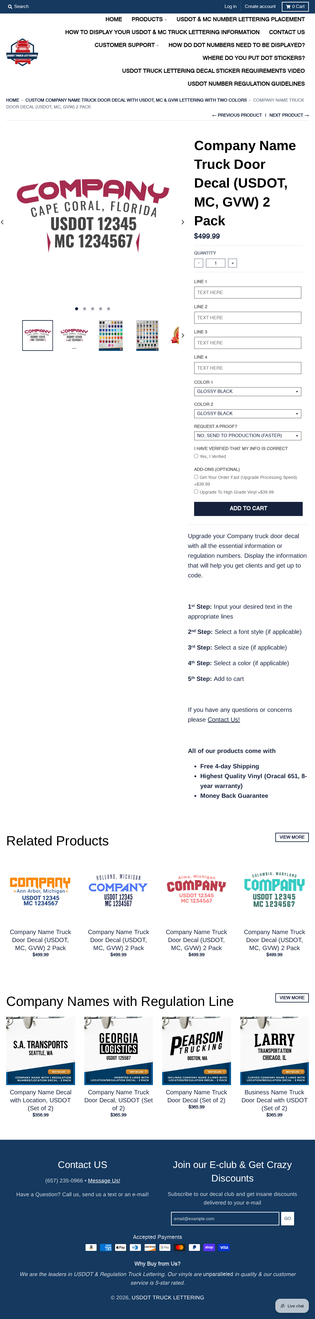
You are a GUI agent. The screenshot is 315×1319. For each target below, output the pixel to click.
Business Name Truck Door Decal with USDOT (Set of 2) (274, 1100)
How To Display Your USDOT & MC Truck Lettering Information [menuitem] (162, 32)
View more (292, 837)
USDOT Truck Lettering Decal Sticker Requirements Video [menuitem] (213, 71)
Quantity (205, 253)
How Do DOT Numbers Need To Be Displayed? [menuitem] (237, 45)
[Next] (182, 222)
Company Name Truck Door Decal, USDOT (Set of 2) (118, 1100)
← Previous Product (237, 115)
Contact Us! (224, 719)
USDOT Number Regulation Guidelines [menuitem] (246, 84)
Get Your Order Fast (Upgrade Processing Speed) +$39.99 (245, 481)
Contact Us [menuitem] (287, 32)
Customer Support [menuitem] (125, 45)
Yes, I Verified (213, 457)
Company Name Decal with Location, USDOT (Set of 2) (40, 1100)
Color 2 (203, 404)
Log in (231, 6)
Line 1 (200, 282)
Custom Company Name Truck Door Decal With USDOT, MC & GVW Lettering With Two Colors (136, 100)
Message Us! (104, 1180)
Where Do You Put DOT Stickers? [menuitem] (254, 58)
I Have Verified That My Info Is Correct (241, 449)
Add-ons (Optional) (217, 469)
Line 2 (200, 307)
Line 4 (200, 357)
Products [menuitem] (147, 19)
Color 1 (203, 382)
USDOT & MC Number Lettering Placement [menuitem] (241, 19)
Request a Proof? (215, 427)
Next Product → (289, 115)
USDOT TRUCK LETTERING (168, 1297)
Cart (298, 6)
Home (12, 100)
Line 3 (200, 332)
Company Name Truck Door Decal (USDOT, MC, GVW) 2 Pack (40, 940)
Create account (260, 6)
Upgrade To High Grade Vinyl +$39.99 (237, 492)
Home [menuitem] (114, 19)
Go (287, 1218)
